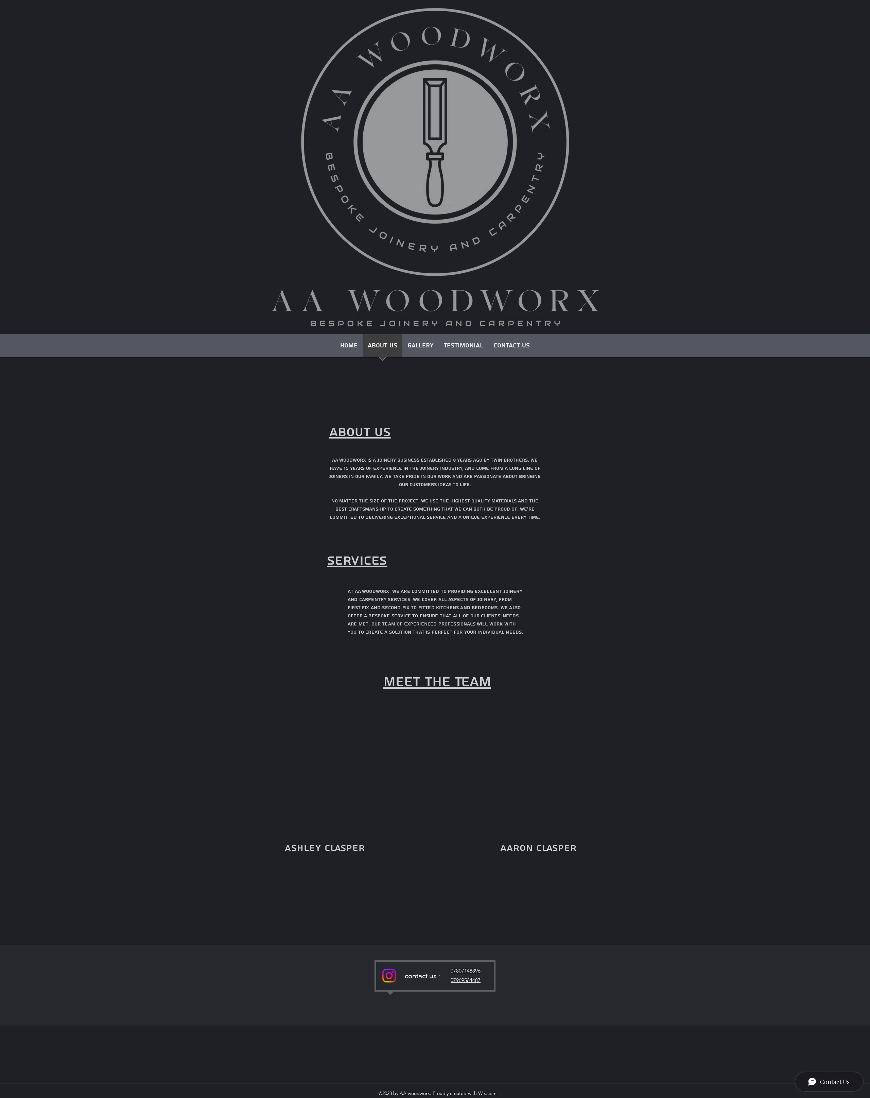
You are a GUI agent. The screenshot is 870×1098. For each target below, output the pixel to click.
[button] (420, 347)
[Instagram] (389, 975)
